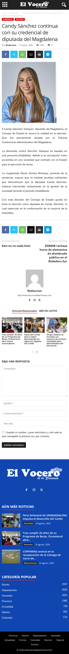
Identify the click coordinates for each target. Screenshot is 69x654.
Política (20, 19)
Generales (14, 13)
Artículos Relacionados (24, 310)
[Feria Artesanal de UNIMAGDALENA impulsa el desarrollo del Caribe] (11, 520)
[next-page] (37, 352)
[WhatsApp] (22, 54)
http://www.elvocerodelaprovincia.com (34, 295)
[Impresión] (39, 54)
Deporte (60, 640)
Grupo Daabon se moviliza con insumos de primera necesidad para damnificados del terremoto (56, 340)
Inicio (4, 13)
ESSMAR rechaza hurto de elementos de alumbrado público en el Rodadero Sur (53, 253)
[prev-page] (32, 352)
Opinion (6, 612)
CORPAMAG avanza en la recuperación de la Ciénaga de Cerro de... (42, 555)
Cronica (22, 640)
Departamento (30, 563)
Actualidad (28, 523)
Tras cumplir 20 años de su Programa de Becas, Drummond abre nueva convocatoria (12, 339)
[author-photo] (34, 278)
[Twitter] (14, 54)
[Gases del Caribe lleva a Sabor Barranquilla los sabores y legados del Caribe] (34, 325)
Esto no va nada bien (16, 246)
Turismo (34, 644)
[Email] (31, 54)
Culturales (7, 617)
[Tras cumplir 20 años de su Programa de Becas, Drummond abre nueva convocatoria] (12, 325)
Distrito (5, 584)
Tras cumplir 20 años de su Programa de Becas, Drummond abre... (43, 536)
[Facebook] (5, 54)
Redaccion (11, 45)
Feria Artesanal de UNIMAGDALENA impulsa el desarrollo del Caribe (45, 517)
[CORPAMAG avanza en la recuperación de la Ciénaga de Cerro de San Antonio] (11, 556)
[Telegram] (48, 54)
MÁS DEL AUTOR (48, 310)
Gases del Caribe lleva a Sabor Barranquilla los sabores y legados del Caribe (32, 339)
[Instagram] (34, 300)
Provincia (7, 601)
